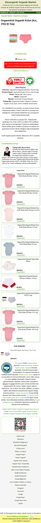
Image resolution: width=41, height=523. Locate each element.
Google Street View (20, 500)
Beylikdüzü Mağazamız (20, 442)
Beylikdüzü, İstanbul (25, 10)
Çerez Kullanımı (15, 482)
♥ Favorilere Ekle (20, 54)
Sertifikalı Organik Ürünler (16, 7)
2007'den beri (31, 7)
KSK (23, 413)
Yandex (20, 503)
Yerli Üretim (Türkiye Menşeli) (23, 99)
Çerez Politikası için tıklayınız (17, 516)
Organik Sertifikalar (32, 413)
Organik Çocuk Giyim (10, 103)
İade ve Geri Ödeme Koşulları (20, 470)
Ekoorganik (18, 363)
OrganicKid (23, 97)
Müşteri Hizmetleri (20, 485)
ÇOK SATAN (20, 12)
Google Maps (20, 497)
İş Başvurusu (20, 448)
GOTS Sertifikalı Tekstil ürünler (27, 103)
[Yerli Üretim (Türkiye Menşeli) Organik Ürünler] (15, 85)
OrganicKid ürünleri (18, 101)
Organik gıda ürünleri (21, 393)
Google (20, 494)
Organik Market (32, 363)
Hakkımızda (20, 436)
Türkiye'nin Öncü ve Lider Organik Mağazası (17, 5)
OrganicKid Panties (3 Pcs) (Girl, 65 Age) (26, 92)
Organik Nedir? (7, 409)
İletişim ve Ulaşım (20, 451)
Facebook (20, 491)
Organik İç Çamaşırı (20, 16)
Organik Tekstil (6, 16)
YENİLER (12, 12)
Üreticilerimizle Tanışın (10, 143)
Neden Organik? (18, 409)
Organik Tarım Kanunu (31, 409)
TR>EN (38, 12)
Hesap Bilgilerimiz (20, 479)
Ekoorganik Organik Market (20, 2)
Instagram (20, 488)
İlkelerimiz (20, 439)
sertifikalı (36, 365)
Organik (27, 368)
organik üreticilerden (26, 365)
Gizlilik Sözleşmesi (20, 473)
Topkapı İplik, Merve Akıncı (23, 94)
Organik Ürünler (26, 411)
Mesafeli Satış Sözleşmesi (20, 467)
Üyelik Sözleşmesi (20, 476)
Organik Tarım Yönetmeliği (18, 397)
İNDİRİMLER (4, 12)
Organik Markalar (15, 413)
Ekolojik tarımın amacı (26, 374)
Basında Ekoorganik (20, 445)
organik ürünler (19, 368)
